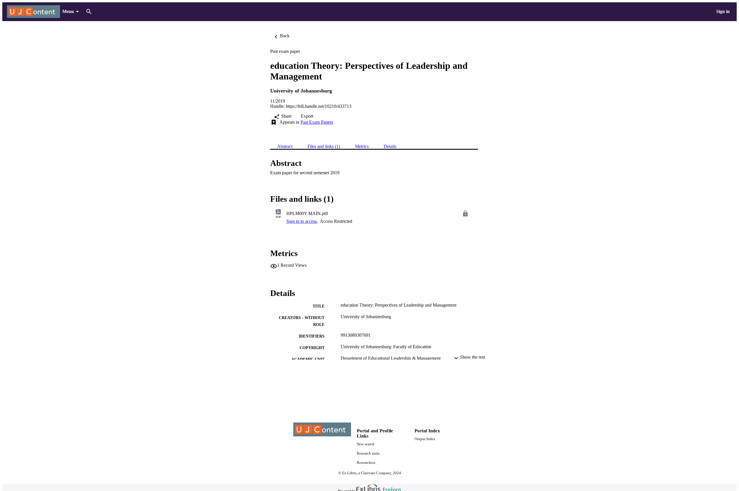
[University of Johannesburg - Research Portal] (33, 11)
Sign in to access (301, 221)
